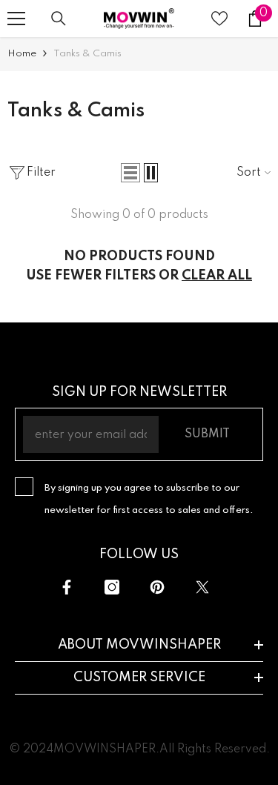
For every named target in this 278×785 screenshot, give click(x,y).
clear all (217, 275)
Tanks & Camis (87, 54)
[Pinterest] (157, 587)
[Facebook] (67, 587)
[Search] (58, 18)
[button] (130, 172)
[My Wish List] (219, 18)
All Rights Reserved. (214, 749)
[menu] (16, 18)
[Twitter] (202, 587)
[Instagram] (112, 587)
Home (21, 54)
